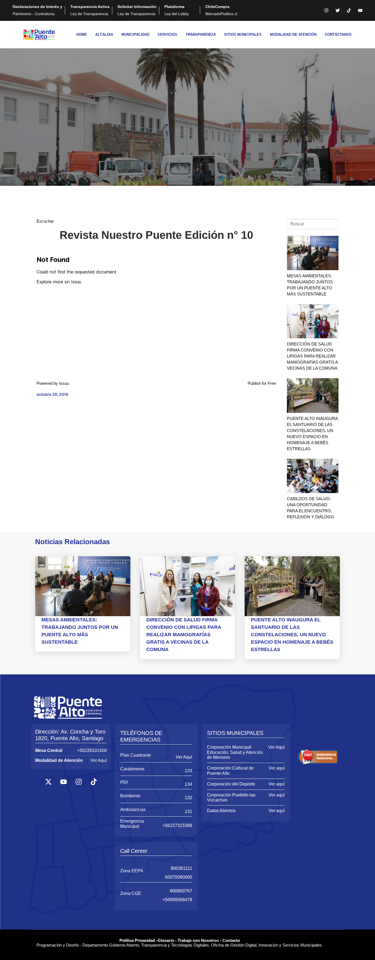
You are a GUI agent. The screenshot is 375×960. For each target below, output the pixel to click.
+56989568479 (177, 899)
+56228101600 (92, 750)
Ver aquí (276, 768)
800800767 (181, 891)
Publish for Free (262, 383)
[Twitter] (337, 10)
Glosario (166, 940)
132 (188, 797)
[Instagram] (326, 10)
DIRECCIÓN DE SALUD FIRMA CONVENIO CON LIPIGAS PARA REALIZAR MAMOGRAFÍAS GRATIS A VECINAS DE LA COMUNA (312, 356)
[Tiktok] (349, 10)
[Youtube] (360, 10)
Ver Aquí (98, 760)
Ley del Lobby (176, 10)
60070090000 (178, 877)
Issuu (64, 383)
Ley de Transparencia (90, 10)
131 (188, 811)
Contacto (231, 940)
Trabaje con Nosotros (198, 940)
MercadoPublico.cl (221, 10)
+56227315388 (177, 825)
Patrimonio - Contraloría (37, 10)
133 (188, 770)
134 (188, 784)
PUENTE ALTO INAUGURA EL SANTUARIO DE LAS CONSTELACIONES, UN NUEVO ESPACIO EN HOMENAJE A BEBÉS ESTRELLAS (292, 634)
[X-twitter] (48, 782)
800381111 (181, 868)
